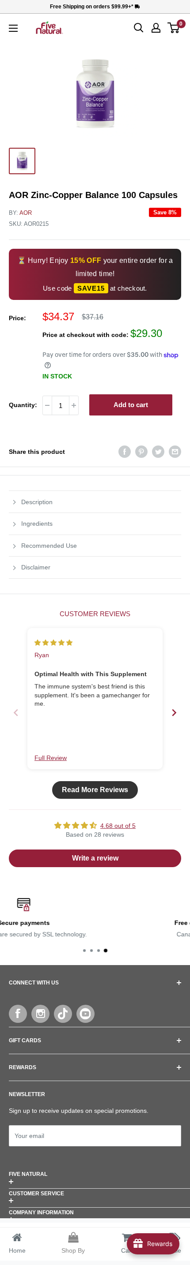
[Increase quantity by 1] (73, 405)
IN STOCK (57, 376)
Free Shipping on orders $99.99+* (92, 7)
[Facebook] (18, 1014)
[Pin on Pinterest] (141, 451)
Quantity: (23, 404)
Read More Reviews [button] (95, 789)
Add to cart (131, 404)
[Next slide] (174, 712)
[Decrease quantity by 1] (47, 405)
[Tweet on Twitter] (158, 451)
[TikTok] (63, 1014)
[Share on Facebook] (124, 451)
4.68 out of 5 (118, 825)
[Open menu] (13, 28)
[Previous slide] (16, 712)
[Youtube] (85, 1014)
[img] (53, 642)
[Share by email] (175, 451)
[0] (173, 27)
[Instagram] (40, 1014)
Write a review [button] (95, 858)
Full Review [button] (50, 757)
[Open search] (139, 28)
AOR (25, 213)
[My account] (156, 28)
